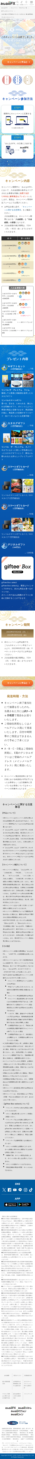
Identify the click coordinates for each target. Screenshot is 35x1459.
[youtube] (15, 1189)
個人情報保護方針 (6, 1382)
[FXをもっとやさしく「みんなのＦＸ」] (8, 2)
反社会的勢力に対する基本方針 (17, 1396)
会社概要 (6, 1375)
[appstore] (10, 1205)
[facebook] (9, 1189)
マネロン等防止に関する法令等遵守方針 (6, 1396)
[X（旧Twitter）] (4, 1189)
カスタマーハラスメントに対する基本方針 (28, 1384)
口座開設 (22, 4)
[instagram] (25, 1189)
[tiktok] (31, 1189)
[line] (20, 1189)
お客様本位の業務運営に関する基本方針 (17, 1383)
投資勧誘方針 (28, 1375)
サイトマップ (28, 1394)
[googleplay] (24, 1205)
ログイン (26, 4)
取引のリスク (17, 1375)
